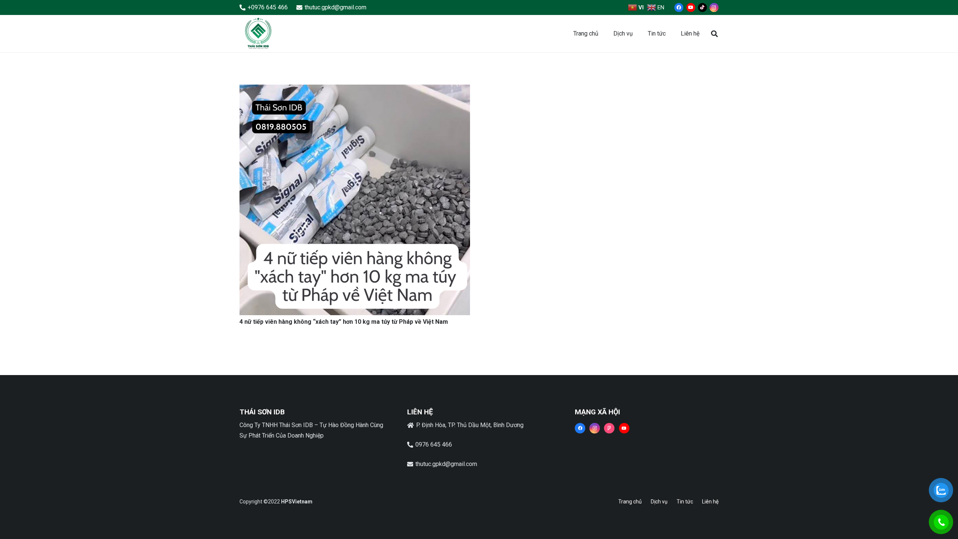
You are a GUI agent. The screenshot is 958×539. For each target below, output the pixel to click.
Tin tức (685, 502)
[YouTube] (690, 7)
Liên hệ (710, 502)
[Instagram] (714, 7)
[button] (714, 33)
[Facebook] (678, 7)
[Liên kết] (258, 33)
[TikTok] (702, 7)
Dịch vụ (659, 502)
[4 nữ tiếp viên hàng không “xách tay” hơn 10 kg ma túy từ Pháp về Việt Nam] (355, 89)
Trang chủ (630, 502)
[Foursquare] (609, 428)
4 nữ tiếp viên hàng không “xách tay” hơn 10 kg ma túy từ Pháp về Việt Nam (344, 321)
